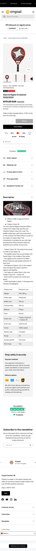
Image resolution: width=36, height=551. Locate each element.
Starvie (5, 86)
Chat (5, 493)
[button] (33, 12)
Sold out (24, 121)
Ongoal (8, 529)
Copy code (24, 28)
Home (5, 38)
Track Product (18, 127)
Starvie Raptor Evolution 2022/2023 (18, 38)
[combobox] (18, 17)
